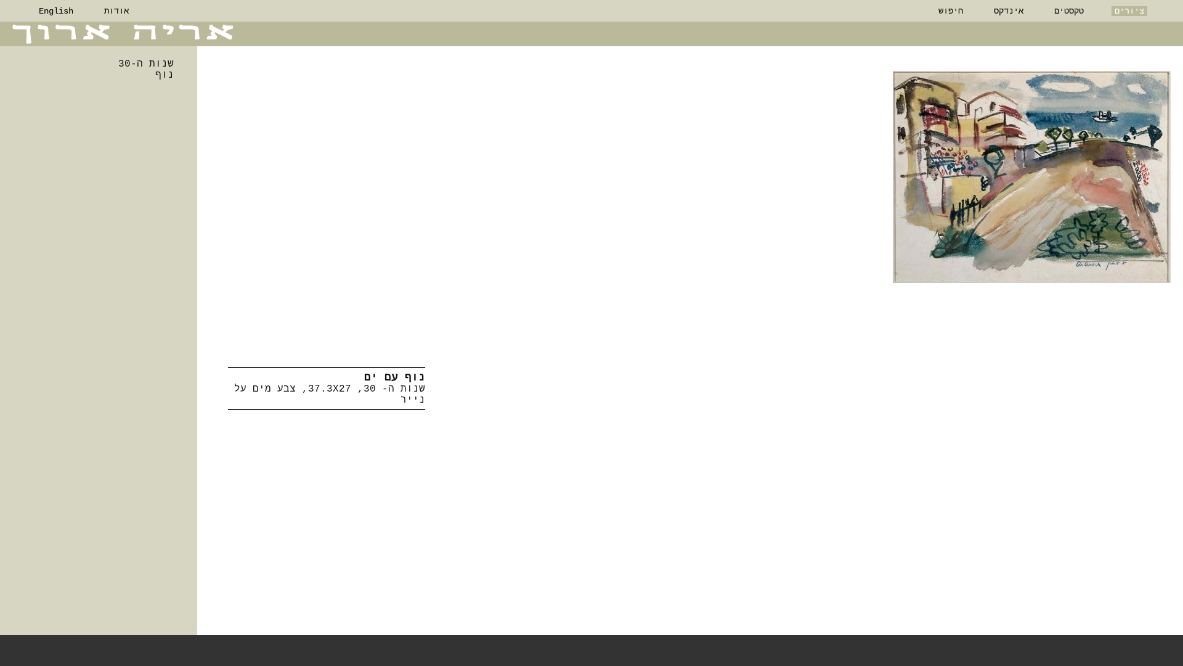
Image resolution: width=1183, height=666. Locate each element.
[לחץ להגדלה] (1032, 177)
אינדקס (1008, 11)
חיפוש (950, 11)
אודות (116, 11)
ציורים (1129, 11)
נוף (164, 75)
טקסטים (1069, 11)
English (56, 11)
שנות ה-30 (146, 64)
